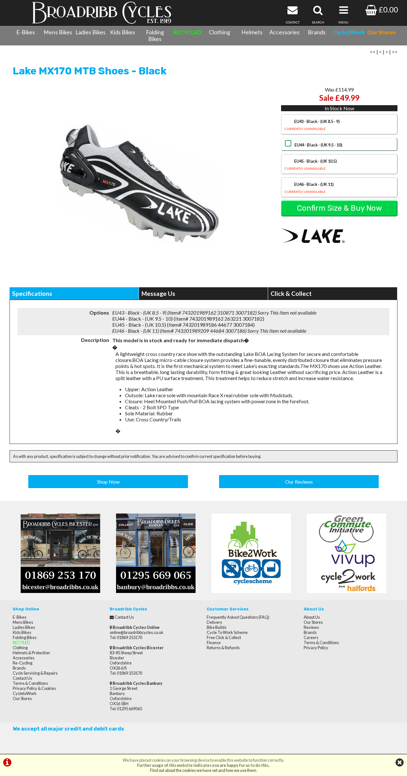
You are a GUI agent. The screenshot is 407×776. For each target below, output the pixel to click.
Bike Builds (216, 627)
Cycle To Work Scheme (227, 632)
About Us (312, 617)
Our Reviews (299, 482)
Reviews (311, 627)
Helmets (252, 32)
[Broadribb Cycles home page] (102, 12)
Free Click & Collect (224, 637)
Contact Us (22, 678)
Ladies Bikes (90, 32)
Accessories (284, 32)
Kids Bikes (122, 32)
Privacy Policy (316, 647)
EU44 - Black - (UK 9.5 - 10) (318, 144)
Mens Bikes (58, 32)
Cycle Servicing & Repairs (35, 673)
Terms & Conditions (30, 683)
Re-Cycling (22, 662)
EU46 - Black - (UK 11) (309, 188)
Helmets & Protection (31, 652)
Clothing (219, 32)
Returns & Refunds (223, 647)
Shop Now (108, 482)
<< (373, 52)
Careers (311, 637)
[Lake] (313, 249)
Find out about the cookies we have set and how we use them (203, 770)
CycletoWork (25, 693)
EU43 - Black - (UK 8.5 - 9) (312, 125)
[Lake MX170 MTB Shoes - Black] (139, 184)
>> (394, 52)
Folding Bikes (155, 35)
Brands (317, 32)
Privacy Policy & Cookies (34, 688)
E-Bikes (25, 32)
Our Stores (22, 698)
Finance (214, 642)
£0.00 (387, 9)
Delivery (214, 622)
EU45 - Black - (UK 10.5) (311, 164)
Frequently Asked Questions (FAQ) (238, 617)
